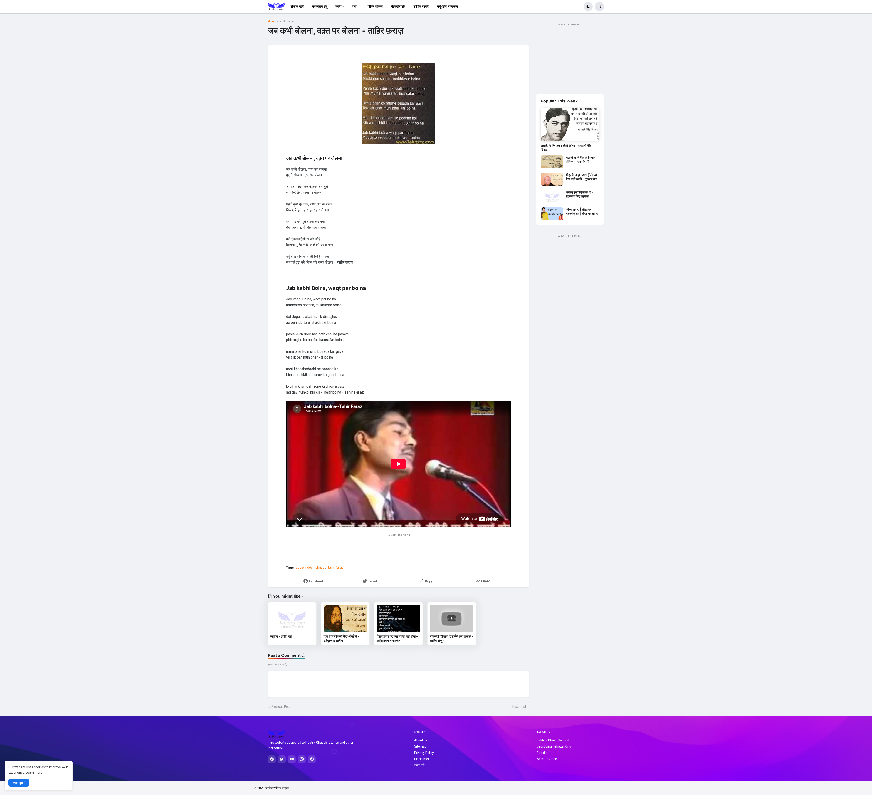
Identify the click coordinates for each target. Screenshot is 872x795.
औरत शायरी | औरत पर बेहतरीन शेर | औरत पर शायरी (582, 211)
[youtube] (292, 759)
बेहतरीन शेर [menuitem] (398, 7)
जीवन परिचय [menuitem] (375, 7)
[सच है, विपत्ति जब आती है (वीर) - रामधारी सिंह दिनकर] (570, 124)
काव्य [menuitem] (338, 7)
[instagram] (302, 759)
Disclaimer (421, 759)
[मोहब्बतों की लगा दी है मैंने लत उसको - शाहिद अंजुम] (451, 618)
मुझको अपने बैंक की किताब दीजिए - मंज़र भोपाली (580, 159)
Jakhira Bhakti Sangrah (553, 740)
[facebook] (272, 759)
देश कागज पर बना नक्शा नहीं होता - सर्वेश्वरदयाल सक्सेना (397, 638)
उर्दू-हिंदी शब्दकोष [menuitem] (447, 7)
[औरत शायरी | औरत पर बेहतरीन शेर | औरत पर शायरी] (552, 213)
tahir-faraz (336, 567)
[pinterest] (312, 759)
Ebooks (542, 753)
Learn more (34, 772)
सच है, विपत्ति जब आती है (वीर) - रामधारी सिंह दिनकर (566, 148)
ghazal (320, 567)
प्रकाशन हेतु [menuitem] (319, 7)
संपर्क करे (419, 765)
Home (271, 21)
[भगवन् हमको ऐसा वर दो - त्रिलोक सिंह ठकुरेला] (552, 196)
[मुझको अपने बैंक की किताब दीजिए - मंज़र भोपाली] (552, 161)
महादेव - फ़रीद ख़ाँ (281, 636)
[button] (588, 6)
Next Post (519, 706)
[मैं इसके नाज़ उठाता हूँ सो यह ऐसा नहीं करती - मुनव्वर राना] (552, 179)
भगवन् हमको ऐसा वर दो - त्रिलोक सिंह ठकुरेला (579, 194)
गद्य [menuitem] (354, 7)
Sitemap (420, 746)
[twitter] (282, 759)
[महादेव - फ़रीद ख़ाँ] (292, 618)
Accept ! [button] (19, 783)
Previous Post (281, 706)
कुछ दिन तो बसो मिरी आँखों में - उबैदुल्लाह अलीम (341, 638)
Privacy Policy (424, 753)
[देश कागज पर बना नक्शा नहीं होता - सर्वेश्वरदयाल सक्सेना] (398, 618)
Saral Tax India (547, 759)
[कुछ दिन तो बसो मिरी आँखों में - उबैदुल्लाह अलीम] (345, 618)
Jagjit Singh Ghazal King (554, 746)
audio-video (286, 21)
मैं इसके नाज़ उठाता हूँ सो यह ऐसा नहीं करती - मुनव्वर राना (581, 177)
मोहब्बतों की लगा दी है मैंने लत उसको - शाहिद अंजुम (451, 638)
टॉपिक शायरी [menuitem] (421, 7)
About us (420, 740)
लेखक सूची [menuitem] (297, 7)
